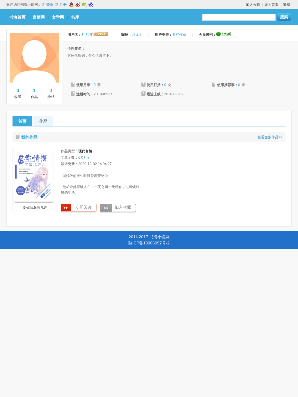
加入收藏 (253, 5)
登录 (49, 5)
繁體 (286, 5)
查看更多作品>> (270, 137)
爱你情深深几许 (35, 207)
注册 (63, 5)
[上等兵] (223, 34)
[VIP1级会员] (100, 34)
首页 (22, 121)
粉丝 (50, 93)
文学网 (58, 17)
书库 (75, 17)
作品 (34, 93)
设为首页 (272, 5)
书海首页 (17, 17)
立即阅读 (83, 207)
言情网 (39, 17)
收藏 (17, 93)
